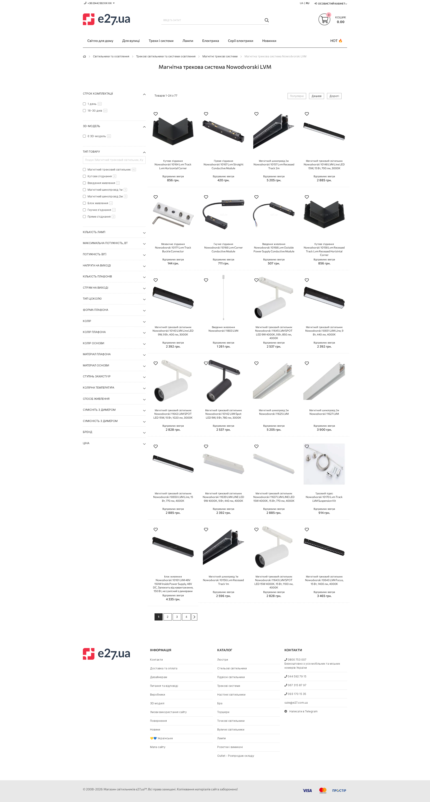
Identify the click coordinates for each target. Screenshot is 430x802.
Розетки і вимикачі (230, 747)
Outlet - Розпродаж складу (235, 755)
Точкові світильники (231, 720)
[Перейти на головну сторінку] (84, 56)
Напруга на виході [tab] (97, 265)
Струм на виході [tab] (95, 287)
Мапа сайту (158, 747)
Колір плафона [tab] (94, 332)
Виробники (157, 694)
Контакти (156, 659)
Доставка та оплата (163, 668)
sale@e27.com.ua (296, 702)
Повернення (158, 720)
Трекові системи (228, 685)
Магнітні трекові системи (220, 56)
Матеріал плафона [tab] (97, 354)
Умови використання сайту (168, 712)
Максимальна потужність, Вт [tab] (105, 243)
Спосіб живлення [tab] (96, 398)
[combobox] (215, 20)
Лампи (221, 738)
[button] (155, 114)
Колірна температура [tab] (98, 387)
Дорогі (334, 96)
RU (307, 3)
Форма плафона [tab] (95, 309)
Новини (155, 729)
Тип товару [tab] (91, 151)
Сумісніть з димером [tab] (99, 409)
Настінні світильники (231, 694)
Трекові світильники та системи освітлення (166, 56)
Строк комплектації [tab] (98, 93)
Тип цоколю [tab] (92, 298)
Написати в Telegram (303, 711)
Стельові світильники (232, 668)
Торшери (223, 712)
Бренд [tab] (87, 432)
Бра (219, 703)
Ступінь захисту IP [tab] (97, 376)
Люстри (222, 659)
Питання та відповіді (164, 685)
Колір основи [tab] (93, 343)
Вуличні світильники (230, 729)
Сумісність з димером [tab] (100, 421)
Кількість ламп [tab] (94, 232)
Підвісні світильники (231, 677)
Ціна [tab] (86, 443)
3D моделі (157, 703)
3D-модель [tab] (91, 126)
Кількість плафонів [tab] (97, 276)
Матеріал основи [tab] (96, 365)
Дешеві (317, 96)
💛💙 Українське (161, 738)
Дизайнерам (158, 677)
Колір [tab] (87, 321)
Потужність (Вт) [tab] (94, 254)
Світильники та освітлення (111, 56)
